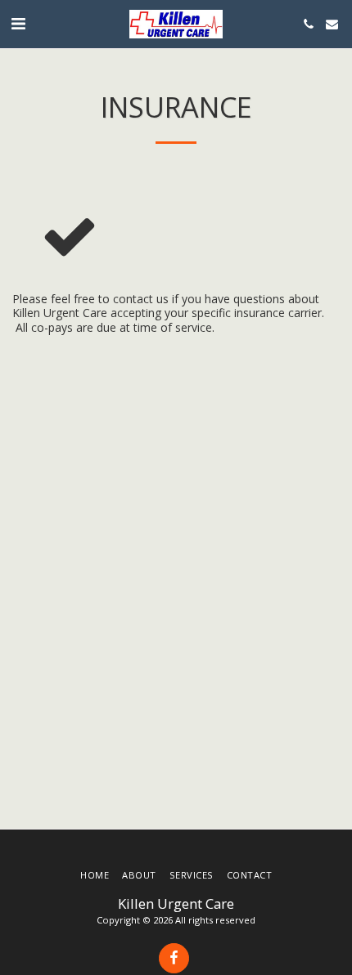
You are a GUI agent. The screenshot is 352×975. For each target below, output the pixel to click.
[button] (18, 23)
